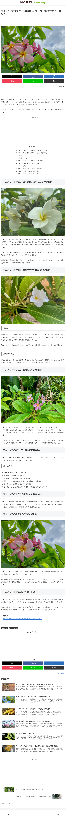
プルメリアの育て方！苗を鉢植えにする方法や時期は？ (34, 150)
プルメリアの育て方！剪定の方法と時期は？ (30, 160)
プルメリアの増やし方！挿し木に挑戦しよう (30, 163)
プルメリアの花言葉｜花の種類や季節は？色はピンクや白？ (22, 619)
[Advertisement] (33, 19)
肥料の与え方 (23, 158)
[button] (54, 81)
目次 (30, 146)
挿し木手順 (22, 166)
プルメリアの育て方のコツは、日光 (28, 173)
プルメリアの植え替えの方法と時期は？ (29, 171)
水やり (21, 155)
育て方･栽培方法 (14, 628)
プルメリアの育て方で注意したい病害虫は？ (30, 168)
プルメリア (5, 628)
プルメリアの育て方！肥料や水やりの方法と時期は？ (33, 153)
